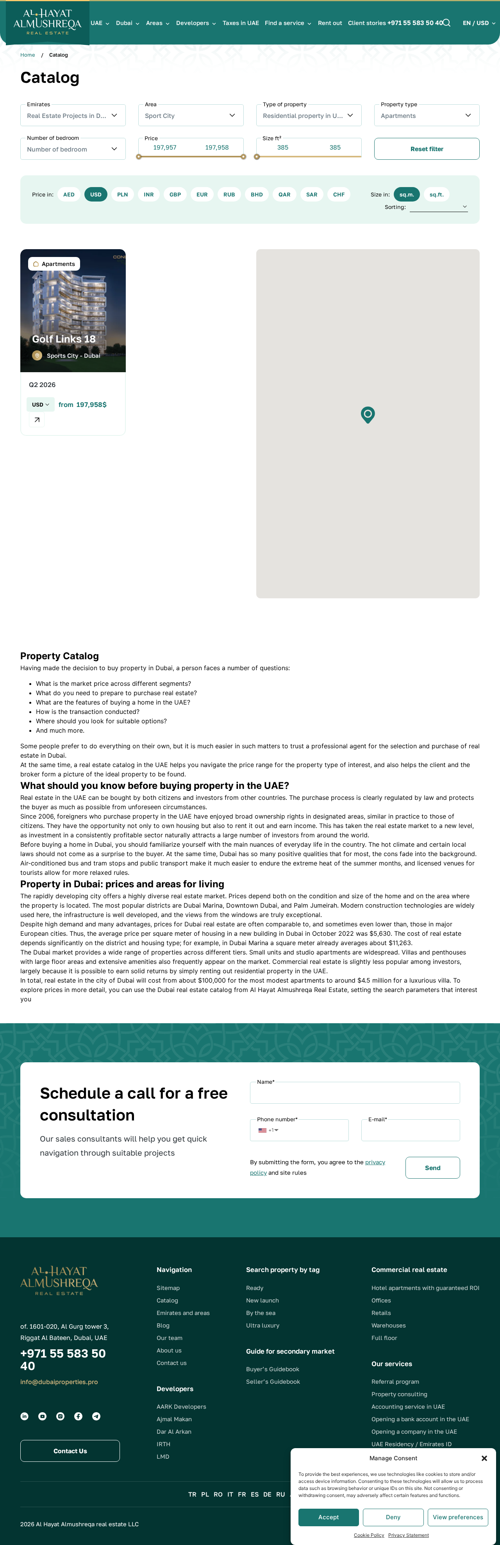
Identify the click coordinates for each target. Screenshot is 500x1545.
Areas (154, 23)
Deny (393, 1517)
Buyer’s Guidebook (272, 1368)
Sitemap (168, 1287)
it (230, 1494)
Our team (169, 1337)
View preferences (458, 1517)
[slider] (138, 156)
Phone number (277, 1119)
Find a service (284, 23)
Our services (391, 1363)
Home (27, 55)
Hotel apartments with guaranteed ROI (425, 1287)
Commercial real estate (409, 1269)
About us (169, 1350)
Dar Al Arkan (174, 1431)
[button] (484, 1458)
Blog (163, 1325)
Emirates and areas (183, 1312)
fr (242, 1494)
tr (192, 1494)
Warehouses (388, 1325)
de (267, 1494)
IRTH (163, 1443)
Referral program (395, 1381)
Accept (328, 1517)
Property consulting (399, 1393)
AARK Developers (181, 1406)
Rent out (330, 22)
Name (266, 1081)
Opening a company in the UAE (414, 1431)
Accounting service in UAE (408, 1406)
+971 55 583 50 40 (415, 23)
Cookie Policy (369, 1535)
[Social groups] (24, 1416)
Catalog (167, 1300)
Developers (192, 23)
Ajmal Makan (174, 1418)
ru (280, 1494)
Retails (381, 1312)
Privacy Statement (408, 1535)
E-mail (377, 1119)
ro (218, 1494)
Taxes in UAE (241, 22)
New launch (262, 1300)
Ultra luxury (262, 1325)
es (255, 1494)
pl (205, 1494)
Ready (254, 1287)
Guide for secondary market (290, 1351)
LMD (163, 1456)
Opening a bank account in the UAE (420, 1418)
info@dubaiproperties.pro (59, 1382)
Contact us (172, 1362)
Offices (381, 1300)
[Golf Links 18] (73, 342)
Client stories (367, 22)
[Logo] (47, 22)
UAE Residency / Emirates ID (411, 1443)
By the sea (260, 1312)
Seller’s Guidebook (273, 1381)
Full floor (384, 1337)
